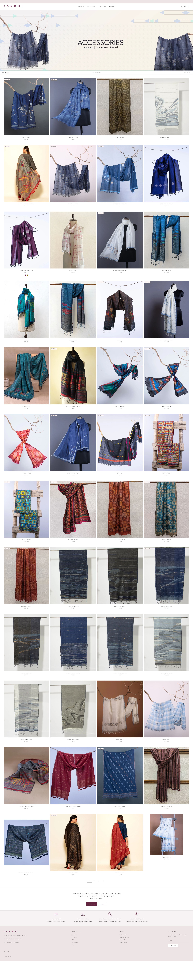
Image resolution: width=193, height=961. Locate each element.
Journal (112, 6)
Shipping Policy (123, 940)
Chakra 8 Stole (26, 473)
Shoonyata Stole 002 (26, 270)
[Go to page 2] (103, 881)
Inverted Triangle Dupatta (26, 204)
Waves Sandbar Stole (166, 137)
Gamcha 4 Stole (73, 204)
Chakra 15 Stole (120, 540)
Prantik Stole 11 (167, 473)
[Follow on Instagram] (8, 951)
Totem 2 (26, 340)
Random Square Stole (120, 204)
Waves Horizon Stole (73, 673)
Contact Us (75, 942)
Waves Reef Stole (166, 606)
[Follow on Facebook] (4, 951)
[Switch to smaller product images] (5, 73)
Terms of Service (124, 937)
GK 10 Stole (119, 739)
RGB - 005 (120, 473)
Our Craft (74, 937)
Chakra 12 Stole (26, 606)
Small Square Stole (167, 340)
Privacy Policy (123, 935)
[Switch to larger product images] (3, 73)
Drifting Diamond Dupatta (26, 873)
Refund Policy (123, 942)
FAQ (73, 940)
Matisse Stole (166, 270)
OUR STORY (91, 904)
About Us (103, 6)
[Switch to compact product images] (8, 73)
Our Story (74, 935)
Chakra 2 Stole (120, 406)
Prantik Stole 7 (26, 540)
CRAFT (103, 904)
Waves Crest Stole (166, 673)
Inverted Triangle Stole (73, 406)
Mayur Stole (120, 340)
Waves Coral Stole (73, 739)
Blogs (73, 945)
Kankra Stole (73, 270)
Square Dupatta (166, 857)
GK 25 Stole (26, 137)
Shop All (81, 6)
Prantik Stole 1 (73, 540)
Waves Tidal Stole (73, 606)
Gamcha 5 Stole (73, 137)
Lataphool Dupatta (120, 806)
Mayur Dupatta (119, 873)
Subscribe (173, 945)
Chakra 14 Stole (120, 137)
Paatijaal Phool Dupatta (73, 806)
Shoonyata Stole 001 (166, 204)
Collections (92, 6)
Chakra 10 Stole (167, 406)
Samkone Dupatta (166, 806)
